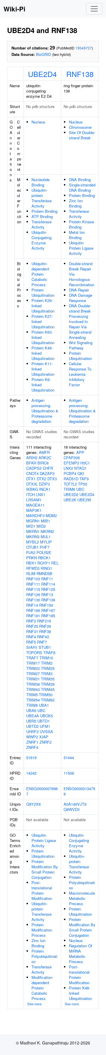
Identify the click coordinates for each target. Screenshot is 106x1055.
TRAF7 (32, 658)
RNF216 (44, 621)
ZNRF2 (45, 742)
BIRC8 (43, 463)
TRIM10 (46, 658)
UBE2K (70, 499)
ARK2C (45, 457)
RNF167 (48, 610)
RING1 (46, 568)
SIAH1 (31, 647)
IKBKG (32, 489)
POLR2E (44, 552)
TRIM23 (33, 668)
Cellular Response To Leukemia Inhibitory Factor (80, 374)
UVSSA (46, 731)
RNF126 (33, 594)
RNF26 (45, 626)
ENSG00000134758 (79, 791)
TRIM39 (47, 684)
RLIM (30, 573)
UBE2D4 (42, 73)
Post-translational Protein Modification (42, 890)
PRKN (31, 557)
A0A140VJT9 (75, 804)
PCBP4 (70, 473)
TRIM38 (33, 684)
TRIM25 (47, 668)
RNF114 (48, 584)
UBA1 (44, 705)
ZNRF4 (32, 747)
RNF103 (33, 578)
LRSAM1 (34, 499)
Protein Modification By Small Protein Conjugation (45, 869)
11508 (69, 773)
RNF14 (32, 605)
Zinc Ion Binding (76, 203)
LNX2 (68, 468)
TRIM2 (46, 663)
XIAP (43, 737)
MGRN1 (33, 521)
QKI (80, 473)
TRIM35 (47, 679)
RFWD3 (32, 568)
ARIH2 (31, 457)
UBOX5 (46, 715)
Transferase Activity (42, 224)
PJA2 (30, 552)
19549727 (83, 47)
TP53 (82, 484)
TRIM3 (46, 673)
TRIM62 (47, 700)
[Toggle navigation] (94, 9)
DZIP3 (44, 484)
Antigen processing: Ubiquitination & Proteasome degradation (45, 410)
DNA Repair (79, 290)
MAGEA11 (35, 505)
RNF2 (31, 621)
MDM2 (51, 515)
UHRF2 (32, 731)
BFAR (31, 463)
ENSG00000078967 (42, 791)
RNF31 (32, 631)
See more (34, 1003)
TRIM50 (45, 694)
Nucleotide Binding (40, 182)
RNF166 (33, 610)
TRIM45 (47, 689)
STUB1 (45, 647)
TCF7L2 (70, 484)
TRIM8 (32, 705)
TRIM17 (33, 663)
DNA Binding (80, 179)
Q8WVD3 (72, 809)
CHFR (48, 468)
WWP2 (32, 737)
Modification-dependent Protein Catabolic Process (42, 988)
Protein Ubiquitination (43, 292)
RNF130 (33, 600)
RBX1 (31, 563)
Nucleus (38, 122)
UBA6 (31, 710)
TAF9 (84, 478)
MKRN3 (32, 536)
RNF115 (33, 589)
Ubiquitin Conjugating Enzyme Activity (42, 240)
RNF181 (33, 615)
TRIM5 (32, 694)
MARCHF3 (35, 515)
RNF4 (31, 636)
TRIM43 (33, 689)
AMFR (44, 452)
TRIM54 (33, 700)
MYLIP (46, 542)
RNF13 (47, 594)
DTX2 (41, 478)
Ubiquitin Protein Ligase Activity (81, 248)
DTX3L (32, 484)
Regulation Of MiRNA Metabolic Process (80, 953)
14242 (31, 773)
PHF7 (44, 547)
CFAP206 (72, 457)
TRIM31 (33, 679)
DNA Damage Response (80, 297)
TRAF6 (49, 652)
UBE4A (32, 715)
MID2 (41, 526)
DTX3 (52, 478)
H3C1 (85, 463)
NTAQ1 (80, 468)
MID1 (30, 526)
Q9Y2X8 (33, 804)
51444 (69, 757)
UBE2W (84, 499)
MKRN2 (47, 531)
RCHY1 (43, 563)
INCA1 (44, 489)
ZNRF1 (32, 742)
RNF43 (43, 636)
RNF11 (47, 578)
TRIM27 (33, 673)
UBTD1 (43, 721)
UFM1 (45, 726)
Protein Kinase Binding (81, 224)
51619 (31, 757)
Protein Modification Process (42, 930)
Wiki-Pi (14, 9)
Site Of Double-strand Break (82, 135)
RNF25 (32, 626)
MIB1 (45, 521)
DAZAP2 (47, 473)
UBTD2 (32, 726)
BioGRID (43, 54)
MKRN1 (32, 531)
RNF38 (45, 631)
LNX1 (40, 494)
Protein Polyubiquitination (44, 956)
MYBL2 (32, 542)
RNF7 (42, 642)
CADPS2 (34, 468)
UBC (41, 710)
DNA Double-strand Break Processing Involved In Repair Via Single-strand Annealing (80, 321)
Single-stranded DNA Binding (82, 187)
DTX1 (31, 478)
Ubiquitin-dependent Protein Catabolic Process (40, 274)
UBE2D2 (71, 494)
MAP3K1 (34, 510)
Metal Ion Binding (77, 234)
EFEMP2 (71, 463)
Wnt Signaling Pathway (80, 345)
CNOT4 (32, 473)
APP (80, 452)
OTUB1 (32, 547)
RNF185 (48, 615)
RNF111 (33, 584)
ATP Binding (42, 216)
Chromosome (80, 127)
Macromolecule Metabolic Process (82, 898)
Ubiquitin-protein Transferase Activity (42, 198)
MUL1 (46, 536)
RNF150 (46, 605)
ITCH (30, 494)
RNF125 (48, 589)
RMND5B (44, 573)
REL (55, 563)
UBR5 (31, 721)
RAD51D (71, 478)
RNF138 (80, 73)
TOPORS (34, 652)
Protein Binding (44, 211)
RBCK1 (44, 557)
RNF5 (31, 642)
